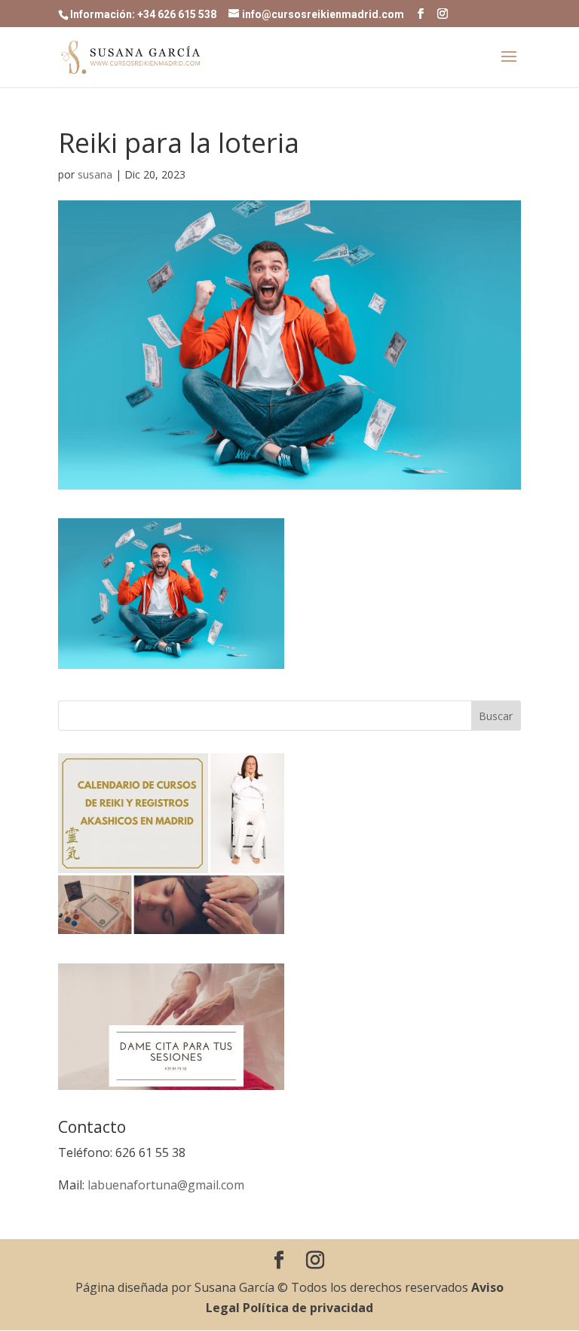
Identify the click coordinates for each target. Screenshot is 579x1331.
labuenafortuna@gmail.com (165, 1185)
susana (95, 174)
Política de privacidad (308, 1307)
